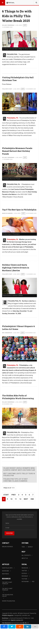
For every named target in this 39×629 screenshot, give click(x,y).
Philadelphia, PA (12, 118)
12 (20, 499)
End (32, 499)
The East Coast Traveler (7, 583)
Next (26, 499)
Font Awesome (6, 623)
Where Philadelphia (8, 601)
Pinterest (25, 576)
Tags (23, 547)
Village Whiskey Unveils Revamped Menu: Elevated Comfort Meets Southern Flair (19, 469)
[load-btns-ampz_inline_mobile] (35, 626)
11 (16, 499)
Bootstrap (5, 618)
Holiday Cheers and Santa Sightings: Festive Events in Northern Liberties (15, 268)
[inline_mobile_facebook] (4, 626)
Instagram (25, 581)
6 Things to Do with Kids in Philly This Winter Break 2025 (17, 16)
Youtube (24, 579)
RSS (33, 581)
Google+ (24, 573)
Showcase (5, 571)
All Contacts (26, 555)
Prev (13, 495)
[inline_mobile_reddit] (19, 626)
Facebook (25, 568)
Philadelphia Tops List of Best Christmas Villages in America (15, 480)
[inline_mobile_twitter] (12, 626)
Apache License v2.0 (17, 620)
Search (30, 547)
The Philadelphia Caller (7, 595)
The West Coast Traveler (7, 589)
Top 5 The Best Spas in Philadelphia (19, 209)
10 (11, 499)
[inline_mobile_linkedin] (27, 626)
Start (6, 495)
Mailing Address (7, 546)
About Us (25, 558)
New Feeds (5, 574)
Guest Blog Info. (7, 568)
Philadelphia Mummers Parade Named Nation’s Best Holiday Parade (17, 151)
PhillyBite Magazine (7, 615)
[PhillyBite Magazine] (10, 2)
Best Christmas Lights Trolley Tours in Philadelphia (19, 475)
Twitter (24, 570)
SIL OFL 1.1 (26, 623)
